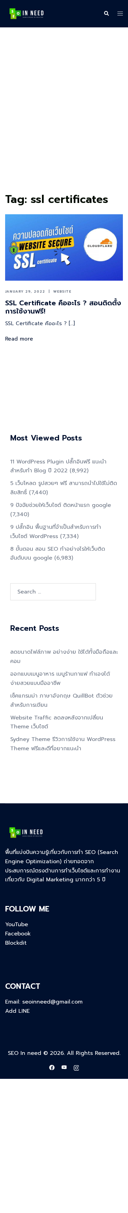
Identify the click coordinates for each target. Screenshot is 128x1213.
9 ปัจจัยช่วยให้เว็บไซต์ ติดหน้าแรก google (60, 505)
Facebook (18, 934)
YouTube (16, 924)
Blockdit (16, 943)
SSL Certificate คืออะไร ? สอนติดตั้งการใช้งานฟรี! (63, 307)
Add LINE (17, 1011)
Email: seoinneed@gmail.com (44, 1002)
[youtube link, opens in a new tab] (64, 1067)
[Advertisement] (64, 123)
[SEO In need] (26, 13)
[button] (106, 13)
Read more (19, 339)
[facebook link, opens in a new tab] (52, 1067)
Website (62, 291)
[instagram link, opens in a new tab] (76, 1067)
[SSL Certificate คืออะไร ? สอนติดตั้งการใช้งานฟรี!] (64, 247)
